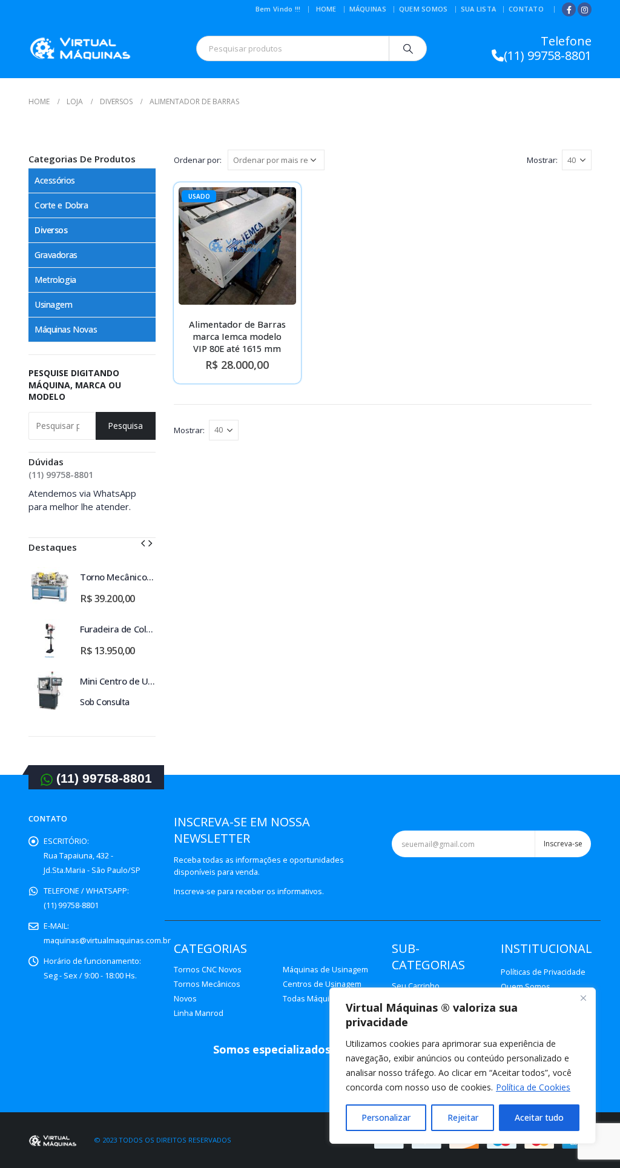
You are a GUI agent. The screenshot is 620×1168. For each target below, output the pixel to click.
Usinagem (54, 304)
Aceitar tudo (539, 1117)
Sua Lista (478, 8)
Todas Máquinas (313, 999)
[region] (462, 1065)
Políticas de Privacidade (543, 972)
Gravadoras (56, 254)
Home (326, 8)
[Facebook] (569, 9)
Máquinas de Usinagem (325, 969)
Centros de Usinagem (322, 984)
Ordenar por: (198, 159)
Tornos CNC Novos (208, 969)
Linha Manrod (198, 1013)
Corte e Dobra (61, 205)
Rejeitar (462, 1117)
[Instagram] (585, 9)
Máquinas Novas (66, 329)
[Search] (408, 48)
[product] (49, 586)
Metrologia (55, 279)
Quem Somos (423, 8)
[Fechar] (583, 997)
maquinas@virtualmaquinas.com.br (107, 940)
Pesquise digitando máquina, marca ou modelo (74, 384)
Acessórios (55, 180)
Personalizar (386, 1117)
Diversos (51, 230)
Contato (526, 8)
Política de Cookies (533, 1087)
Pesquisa (125, 425)
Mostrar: (542, 159)
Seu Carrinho (416, 986)
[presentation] (142, 542)
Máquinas (367, 8)
